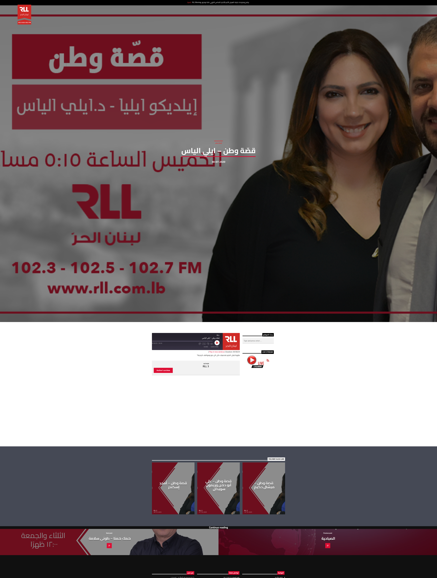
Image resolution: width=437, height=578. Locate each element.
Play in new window (216, 357)
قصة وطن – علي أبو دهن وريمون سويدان (218, 490)
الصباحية (328, 544)
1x (204, 349)
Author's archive (163, 376)
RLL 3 (206, 372)
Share (206, 352)
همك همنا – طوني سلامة (110, 544)
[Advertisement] (258, 413)
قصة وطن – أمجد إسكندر (173, 490)
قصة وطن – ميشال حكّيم (264, 490)
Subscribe (214, 352)
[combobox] (258, 346)
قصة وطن (218, 145)
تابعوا (189, 2)
